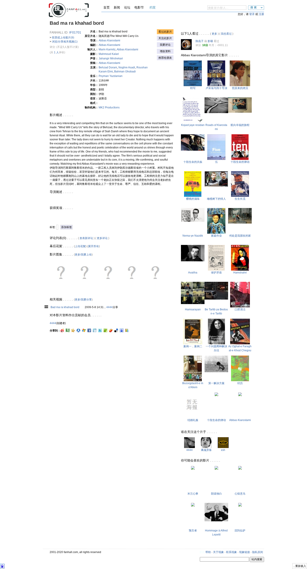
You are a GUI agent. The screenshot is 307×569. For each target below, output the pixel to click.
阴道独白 (216, 493)
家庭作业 (216, 235)
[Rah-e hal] (216, 371)
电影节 (139, 7)
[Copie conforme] (240, 85)
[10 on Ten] (193, 149)
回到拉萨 (240, 530)
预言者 (193, 530)
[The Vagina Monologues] (216, 468)
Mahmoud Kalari (109, 54)
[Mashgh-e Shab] (216, 232)
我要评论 (165, 44)
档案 (152, 7)
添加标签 (66, 227)
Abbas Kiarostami (109, 40)
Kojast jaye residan (193, 125)
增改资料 (165, 51)
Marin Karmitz (107, 49)
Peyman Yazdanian (110, 76)
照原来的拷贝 (240, 88)
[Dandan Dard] (216, 269)
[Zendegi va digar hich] (240, 195)
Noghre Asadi (126, 67)
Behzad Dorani (108, 67)
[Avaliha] (193, 260)
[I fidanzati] (193, 468)
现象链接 (244, 552)
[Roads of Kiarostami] (216, 112)
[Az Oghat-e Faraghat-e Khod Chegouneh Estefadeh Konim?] (240, 343)
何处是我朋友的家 (240, 235)
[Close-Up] (193, 85)
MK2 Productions (109, 107)
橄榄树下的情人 (216, 198)
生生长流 (240, 198)
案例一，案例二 (192, 346)
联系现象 (231, 552)
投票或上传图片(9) (63, 37)
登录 (252, 14)
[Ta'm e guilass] (192, 195)
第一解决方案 (216, 383)
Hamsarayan (193, 309)
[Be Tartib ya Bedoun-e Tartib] (216, 298)
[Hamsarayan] (193, 303)
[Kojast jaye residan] (192, 122)
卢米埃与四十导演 (216, 88)
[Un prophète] (193, 505)
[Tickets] (240, 111)
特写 (193, 88)
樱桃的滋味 (193, 198)
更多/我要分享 (83, 299)
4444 (109, 307)
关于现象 (218, 552)
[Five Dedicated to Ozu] (216, 159)
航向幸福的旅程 (240, 125)
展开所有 (93, 246)
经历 (240, 383)
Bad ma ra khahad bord (65, 307)
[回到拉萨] (240, 505)
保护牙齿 (216, 272)
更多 (214, 33)
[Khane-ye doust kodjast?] (240, 222)
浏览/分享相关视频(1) (65, 41)
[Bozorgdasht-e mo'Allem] (193, 380)
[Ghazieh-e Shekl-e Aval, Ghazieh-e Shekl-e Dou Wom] (192, 343)
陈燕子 (200, 41)
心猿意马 (240, 493)
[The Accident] (240, 468)
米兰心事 (192, 493)
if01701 (75, 32)
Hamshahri (240, 272)
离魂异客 (206, 450)
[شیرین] (240, 395)
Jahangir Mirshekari (111, 58)
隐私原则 (257, 552)
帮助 (208, 552)
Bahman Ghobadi (125, 71)
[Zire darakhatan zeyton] (216, 186)
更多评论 (102, 238)
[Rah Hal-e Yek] (216, 343)
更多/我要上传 (83, 254)
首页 (106, 7)
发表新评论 (86, 238)
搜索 (254, 7)
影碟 (210, 41)
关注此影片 (165, 38)
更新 (202, 552)
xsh (223, 450)
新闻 (117, 7)
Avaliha (192, 272)
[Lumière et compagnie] (216, 85)
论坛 (127, 7)
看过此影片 (165, 31)
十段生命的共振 (192, 162)
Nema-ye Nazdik (192, 235)
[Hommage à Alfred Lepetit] (216, 520)
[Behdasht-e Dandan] (240, 306)
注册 (261, 14)
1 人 (56, 52)
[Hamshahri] (240, 269)
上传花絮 (80, 246)
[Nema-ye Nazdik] (193, 220)
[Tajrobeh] (240, 380)
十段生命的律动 (240, 162)
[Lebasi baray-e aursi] (193, 417)
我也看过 (226, 33)
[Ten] (240, 159)
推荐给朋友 (165, 57)
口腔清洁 (240, 309)
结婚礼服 (192, 420)
